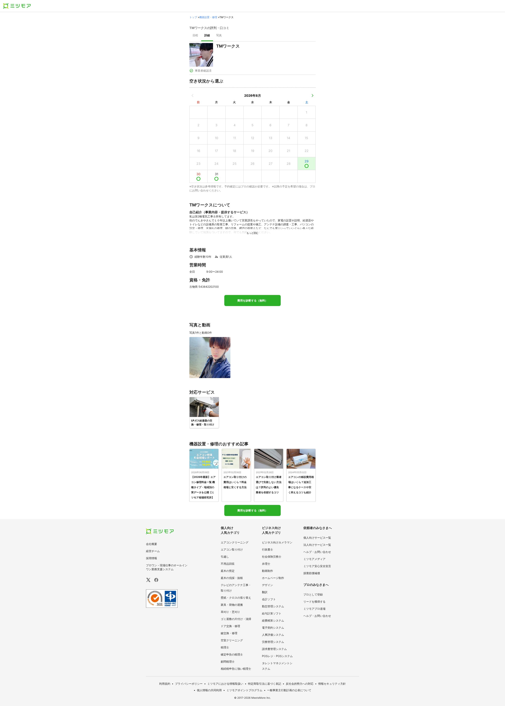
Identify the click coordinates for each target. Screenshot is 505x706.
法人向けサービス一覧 (317, 544)
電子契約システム (273, 627)
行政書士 (267, 549)
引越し (225, 556)
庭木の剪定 (228, 570)
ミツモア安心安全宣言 (317, 566)
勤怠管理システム (273, 606)
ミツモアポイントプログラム (244, 690)
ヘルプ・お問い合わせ (317, 551)
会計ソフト (269, 599)
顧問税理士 (228, 661)
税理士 (225, 647)
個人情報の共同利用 (209, 690)
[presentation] (195, 35)
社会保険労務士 (271, 556)
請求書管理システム (274, 649)
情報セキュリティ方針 (332, 683)
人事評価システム (273, 634)
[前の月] (192, 95)
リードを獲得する (314, 601)
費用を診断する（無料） (252, 300)
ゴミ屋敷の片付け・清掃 (236, 619)
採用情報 (151, 558)
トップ (193, 17)
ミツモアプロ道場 (314, 608)
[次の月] (312, 95)
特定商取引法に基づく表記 (264, 683)
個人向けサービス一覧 (317, 537)
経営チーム (153, 551)
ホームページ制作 (273, 578)
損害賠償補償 (311, 573)
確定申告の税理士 (232, 654)
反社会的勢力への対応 (299, 683)
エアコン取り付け (232, 549)
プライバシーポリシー (189, 683)
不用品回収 (228, 563)
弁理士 (266, 563)
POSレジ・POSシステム (277, 656)
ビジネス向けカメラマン (277, 542)
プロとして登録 (313, 594)
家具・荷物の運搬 (232, 604)
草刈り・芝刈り (230, 611)
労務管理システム (273, 641)
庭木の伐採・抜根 (232, 578)
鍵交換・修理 (229, 633)
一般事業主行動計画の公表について (289, 690)
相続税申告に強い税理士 (236, 668)
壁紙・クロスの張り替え (236, 597)
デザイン (267, 585)
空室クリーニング (232, 640)
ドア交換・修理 (230, 626)
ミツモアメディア (314, 559)
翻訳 (264, 592)
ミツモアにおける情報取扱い (225, 683)
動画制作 (267, 570)
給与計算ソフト (271, 613)
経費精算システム (273, 620)
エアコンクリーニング (234, 542)
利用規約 (164, 683)
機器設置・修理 (208, 17)
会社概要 (151, 544)
